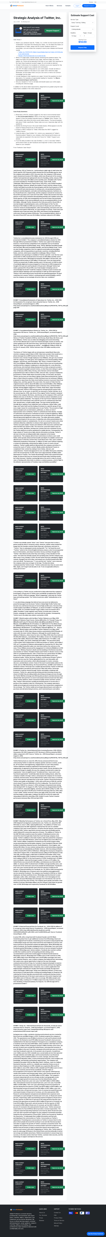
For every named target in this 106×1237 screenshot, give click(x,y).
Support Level (75, 26)
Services (59, 5)
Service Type (74, 19)
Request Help (82, 47)
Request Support (89, 6)
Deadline (73, 33)
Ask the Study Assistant (95, 1234)
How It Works (49, 5)
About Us (42, 1212)
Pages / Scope (87, 33)
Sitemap (56, 1226)
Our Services (43, 1215)
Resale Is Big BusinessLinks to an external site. (32, 56)
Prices (41, 1218)
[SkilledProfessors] (17, 6)
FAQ (95, 2)
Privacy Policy (58, 1218)
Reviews (91, 2)
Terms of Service (59, 1220)
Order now (30, 100)
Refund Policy (58, 1223)
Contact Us (57, 1212)
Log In (77, 6)
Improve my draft (57, 100)
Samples (68, 5)
